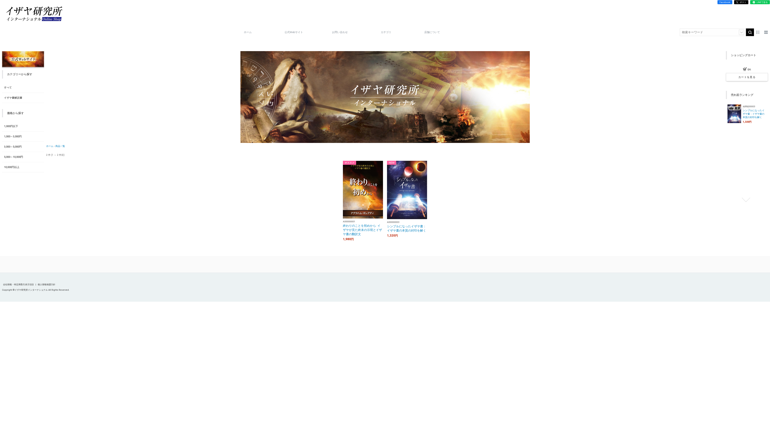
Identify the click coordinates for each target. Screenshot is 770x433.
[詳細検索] (741, 32)
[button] (746, 107)
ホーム (248, 32)
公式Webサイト (294, 32)
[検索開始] (750, 32)
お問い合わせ (340, 32)
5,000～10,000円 (13, 156)
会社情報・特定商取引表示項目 (18, 284)
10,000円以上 (11, 167)
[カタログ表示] (766, 32)
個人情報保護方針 (46, 284)
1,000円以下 (11, 126)
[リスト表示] (758, 32)
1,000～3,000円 (13, 136)
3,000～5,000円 (13, 146)
